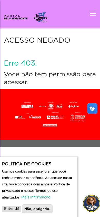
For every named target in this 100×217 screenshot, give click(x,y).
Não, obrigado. (37, 209)
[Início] (25, 15)
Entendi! (11, 209)
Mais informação (36, 197)
